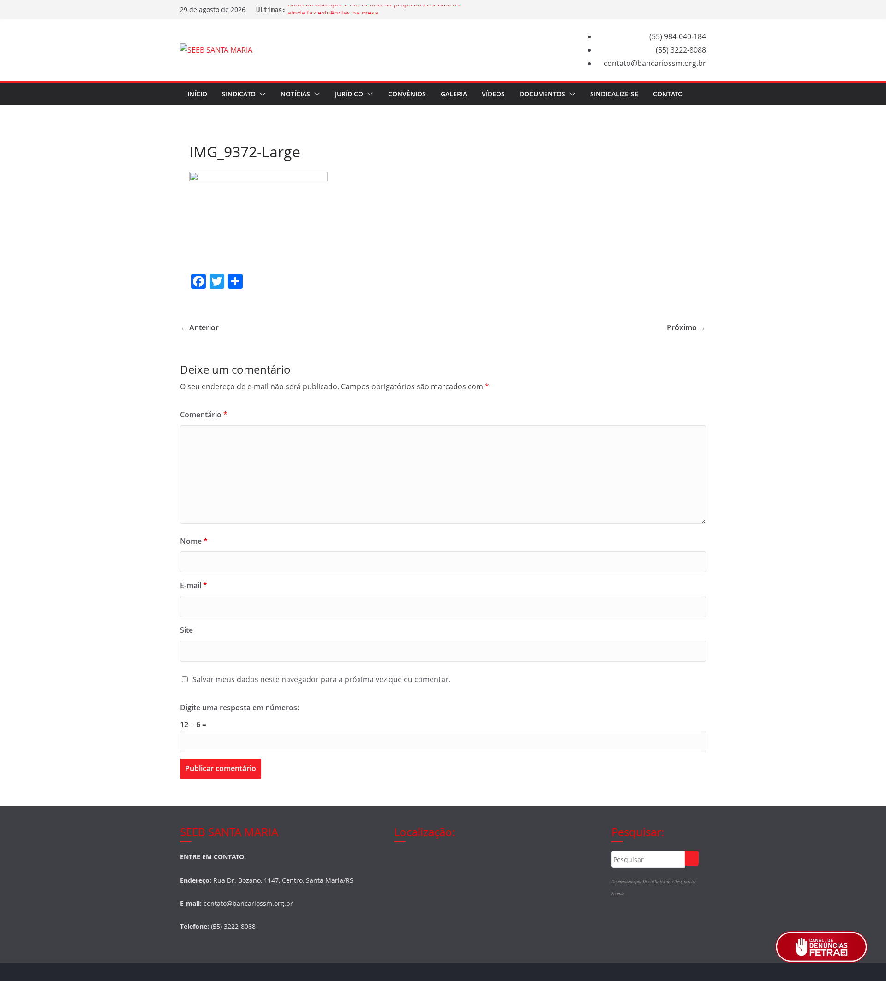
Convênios (407, 93)
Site (186, 630)
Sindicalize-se (614, 93)
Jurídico (349, 93)
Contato (668, 93)
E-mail (193, 585)
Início (197, 93)
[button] (261, 94)
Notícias (295, 93)
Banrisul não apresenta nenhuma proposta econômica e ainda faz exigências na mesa (374, 14)
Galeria (454, 93)
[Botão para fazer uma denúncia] (821, 947)
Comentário (203, 415)
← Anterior (199, 327)
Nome (194, 541)
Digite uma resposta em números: (239, 707)
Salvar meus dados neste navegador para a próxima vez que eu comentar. (321, 679)
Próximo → (686, 327)
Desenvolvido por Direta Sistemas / (642, 882)
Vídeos (493, 93)
